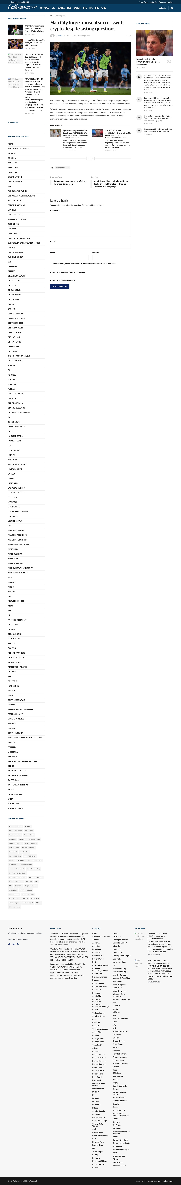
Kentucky (12, 460)
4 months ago (31, 73)
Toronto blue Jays (17, 771)
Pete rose (13, 890)
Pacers (11, 643)
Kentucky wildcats (17, 464)
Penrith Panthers (16, 653)
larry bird (20, 860)
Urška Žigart (28, 903)
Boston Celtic (14, 201)
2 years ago (30, 48)
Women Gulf (13, 804)
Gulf (10, 431)
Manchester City (16, 530)
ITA (9, 446)
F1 (9, 370)
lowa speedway (15, 521)
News (10, 606)
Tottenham (13, 780)
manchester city (62, 167)
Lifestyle (12, 497)
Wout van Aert (14, 907)
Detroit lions (14, 342)
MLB (69, 8)
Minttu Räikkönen (16, 881)
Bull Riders (13, 224)
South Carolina (15, 733)
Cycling (11, 309)
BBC (9, 186)
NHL (97, 8)
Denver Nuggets (15, 328)
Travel (11, 790)
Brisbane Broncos (16, 205)
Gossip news (14, 422)
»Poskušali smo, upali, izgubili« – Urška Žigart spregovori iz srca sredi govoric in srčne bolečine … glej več (158, 118)
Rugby (11, 695)
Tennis (11, 766)
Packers (12, 648)
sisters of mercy (16, 719)
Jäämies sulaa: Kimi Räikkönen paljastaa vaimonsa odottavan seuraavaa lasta (158, 130)
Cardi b (11, 248)
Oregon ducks (14, 634)
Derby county (14, 333)
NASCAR (77, 8)
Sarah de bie (14, 894)
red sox (11, 691)
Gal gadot (13, 399)
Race (10, 677)
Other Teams (14, 639)
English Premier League (19, 356)
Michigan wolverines (18, 573)
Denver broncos (15, 843)
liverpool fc (14, 507)
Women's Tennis (15, 808)
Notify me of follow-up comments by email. (67, 272)
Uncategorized (61, 16)
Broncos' (12, 839)
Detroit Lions (14, 848)
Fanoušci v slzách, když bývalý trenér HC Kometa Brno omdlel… (148, 62)
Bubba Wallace (15, 215)
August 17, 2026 (70, 150)
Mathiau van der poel (17, 873)
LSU (53, 8)
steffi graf (35, 898)
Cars (10, 262)
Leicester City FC (16, 493)
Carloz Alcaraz (15, 252)
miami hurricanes (16, 563)
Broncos (12, 210)
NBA (85, 8)
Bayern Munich (15, 182)
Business (12, 229)
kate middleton (15, 856)
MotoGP (12, 582)
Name (53, 241)
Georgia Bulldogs (16, 408)
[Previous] (88, 158)
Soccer (11, 728)
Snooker (12, 724)
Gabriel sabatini (15, 394)
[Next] (93, 158)
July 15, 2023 (71, 36)
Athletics (12, 163)
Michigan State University (20, 568)
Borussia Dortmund (17, 191)
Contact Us (153, 2)
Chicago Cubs (14, 295)
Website (95, 252)
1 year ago (30, 113)
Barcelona (13, 168)
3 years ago (30, 34)
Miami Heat (13, 559)
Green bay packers (16, 427)
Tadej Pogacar (14, 903)
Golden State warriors (19, 413)
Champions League (16, 276)
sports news (13, 898)
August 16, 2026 (112, 150)
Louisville (13, 516)
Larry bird (13, 483)
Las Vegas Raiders (16, 488)
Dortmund (13, 351)
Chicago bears (15, 290)
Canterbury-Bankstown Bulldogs (24, 243)
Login (163, 8)
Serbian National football (20, 709)
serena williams (15, 714)
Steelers (12, 747)
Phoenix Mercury (16, 658)
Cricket (11, 304)
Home (52, 16)
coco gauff (13, 299)
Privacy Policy (143, 2)
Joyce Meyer (13, 450)
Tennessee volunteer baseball (22, 761)
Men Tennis (13, 549)
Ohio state (13, 625)
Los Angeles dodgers (18, 512)
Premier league (26, 890)
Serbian (11, 705)
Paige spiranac (30, 886)
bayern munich (15, 177)
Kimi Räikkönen (15, 469)
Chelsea (12, 285)
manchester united (16, 869)
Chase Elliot (14, 281)
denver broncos (15, 323)
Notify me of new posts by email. (63, 280)
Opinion (11, 629)
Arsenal (12, 153)
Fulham (11, 389)
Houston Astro (15, 436)
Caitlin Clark (14, 233)
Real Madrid (13, 686)
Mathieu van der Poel (17, 877)
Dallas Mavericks (16, 318)
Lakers (11, 479)
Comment (55, 210)
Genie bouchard (15, 403)
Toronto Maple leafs (18, 775)
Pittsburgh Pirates (17, 667)
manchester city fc (17, 535)
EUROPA (61, 8)
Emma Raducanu (28, 848)
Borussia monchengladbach (21, 196)
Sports (11, 742)
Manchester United (17, 540)
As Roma (12, 158)
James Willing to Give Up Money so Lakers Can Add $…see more (35, 42)
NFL (91, 8)
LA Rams (11, 474)
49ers (10, 144)
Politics (12, 672)
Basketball (13, 172)
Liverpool (12, 502)
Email (53, 252)
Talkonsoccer (22, 8)
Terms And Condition (166, 2)
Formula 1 (13, 384)
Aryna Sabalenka (15, 830)
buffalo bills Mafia (17, 219)
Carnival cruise (15, 257)
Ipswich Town (14, 441)
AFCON (19, 826)
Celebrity (12, 267)
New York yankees (16, 601)
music (11, 587)
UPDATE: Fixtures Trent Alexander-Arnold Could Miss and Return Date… (34, 28)
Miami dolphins (15, 554)
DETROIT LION (14, 337)
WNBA (103, 8)
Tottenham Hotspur (18, 785)
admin (60, 36)
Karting (12, 455)
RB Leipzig (12, 681)
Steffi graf (13, 752)
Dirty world (13, 347)
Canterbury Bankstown (19, 238)
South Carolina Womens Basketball (25, 738)
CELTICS (11, 271)
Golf (10, 417)
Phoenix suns (14, 662)
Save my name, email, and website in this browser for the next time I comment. (84, 264)
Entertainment (15, 361)
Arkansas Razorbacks (18, 149)
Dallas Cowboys (15, 314)
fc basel (12, 375)
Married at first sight (18, 545)
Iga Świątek (24, 852)
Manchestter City (33, 869)
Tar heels (12, 757)
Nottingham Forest (17, 620)
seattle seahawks (16, 700)
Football (44, 8)
